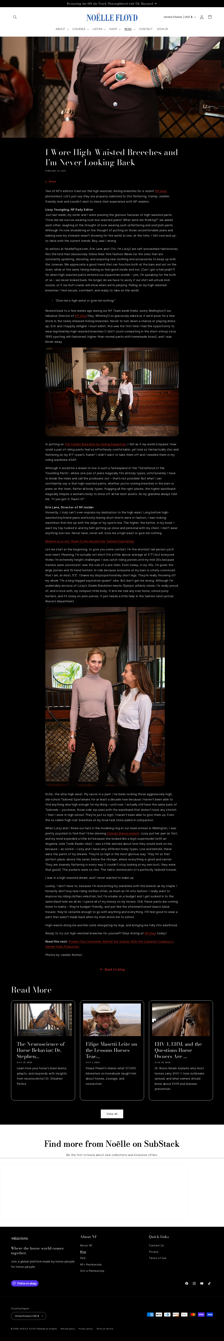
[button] (15, 17)
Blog (83, 1251)
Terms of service (104, 1328)
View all (112, 1113)
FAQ (83, 1258)
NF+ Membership (91, 1264)
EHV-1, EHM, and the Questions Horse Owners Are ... (178, 1050)
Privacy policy (86, 1328)
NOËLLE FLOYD (28, 1328)
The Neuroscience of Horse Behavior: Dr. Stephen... (41, 1050)
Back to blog (115, 969)
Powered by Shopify (47, 1328)
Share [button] (52, 181)
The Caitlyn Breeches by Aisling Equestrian (95, 444)
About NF (86, 1245)
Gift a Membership (92, 1270)
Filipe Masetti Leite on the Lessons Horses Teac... (111, 1050)
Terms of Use (158, 1258)
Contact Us (156, 1245)
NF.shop (161, 191)
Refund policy (68, 1328)
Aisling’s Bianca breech (123, 833)
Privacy (153, 1251)
